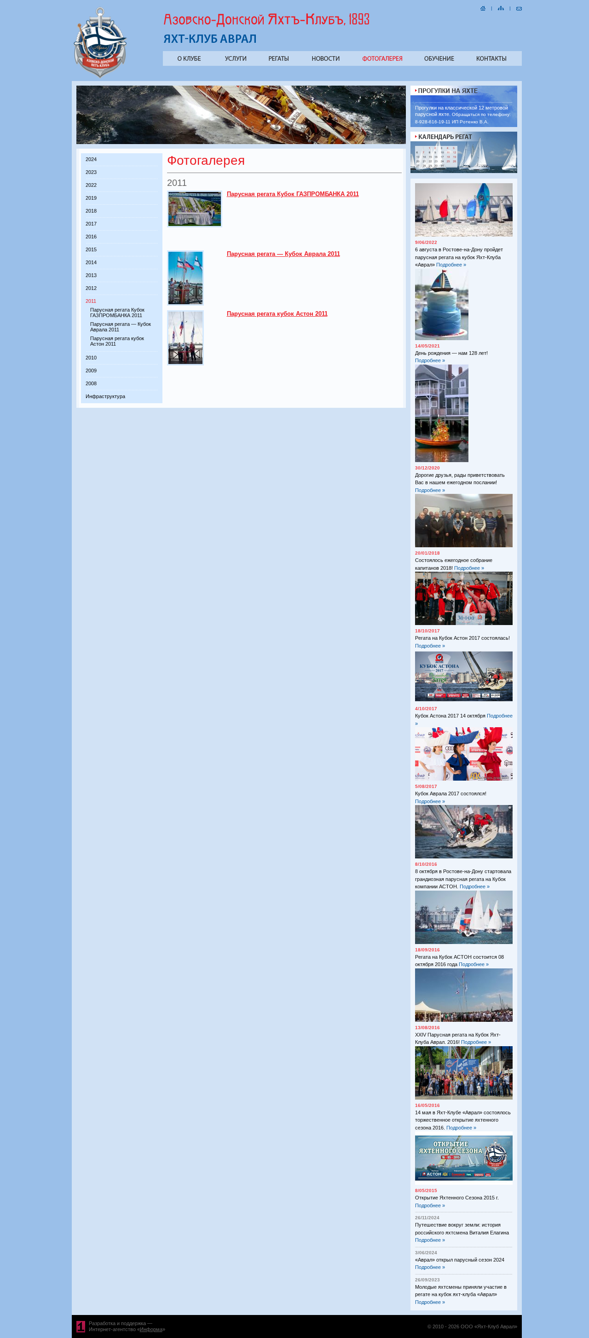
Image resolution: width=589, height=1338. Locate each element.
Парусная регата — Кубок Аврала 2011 (283, 253)
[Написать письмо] (519, 7)
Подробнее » (451, 264)
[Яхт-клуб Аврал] (101, 77)
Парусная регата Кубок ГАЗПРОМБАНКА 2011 (117, 312)
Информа (151, 1329)
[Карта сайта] (501, 7)
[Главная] (482, 7)
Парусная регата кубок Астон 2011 (277, 313)
